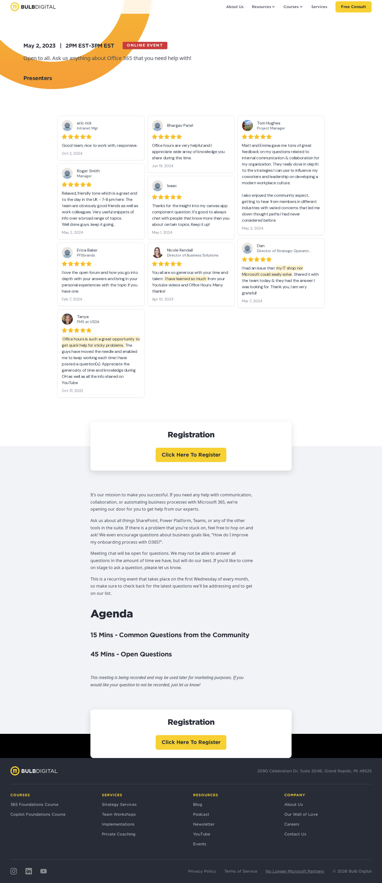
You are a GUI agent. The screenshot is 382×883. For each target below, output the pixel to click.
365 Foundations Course (34, 804)
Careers (291, 824)
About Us (234, 7)
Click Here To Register (191, 455)
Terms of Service (240, 871)
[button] (263, 7)
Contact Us (295, 834)
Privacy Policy (202, 871)
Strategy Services (119, 804)
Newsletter (203, 824)
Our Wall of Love (301, 814)
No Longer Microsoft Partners (295, 871)
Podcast (201, 814)
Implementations (118, 824)
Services (319, 7)
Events (199, 844)
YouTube (201, 834)
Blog (197, 804)
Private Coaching (118, 834)
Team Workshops (119, 814)
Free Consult (353, 6)
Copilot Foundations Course (37, 814)
